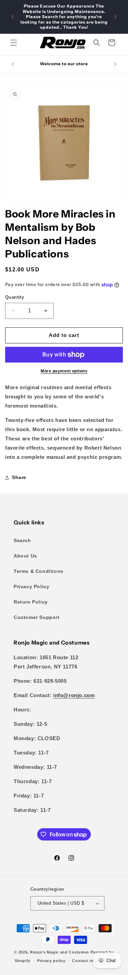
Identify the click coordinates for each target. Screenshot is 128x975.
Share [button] (19, 477)
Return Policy (31, 602)
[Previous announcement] (12, 16)
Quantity (14, 297)
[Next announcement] (115, 16)
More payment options (64, 371)
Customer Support (37, 617)
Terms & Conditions (38, 571)
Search (22, 540)
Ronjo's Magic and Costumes (59, 952)
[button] (13, 42)
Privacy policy (51, 961)
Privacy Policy (31, 586)
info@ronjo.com (74, 695)
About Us (25, 556)
